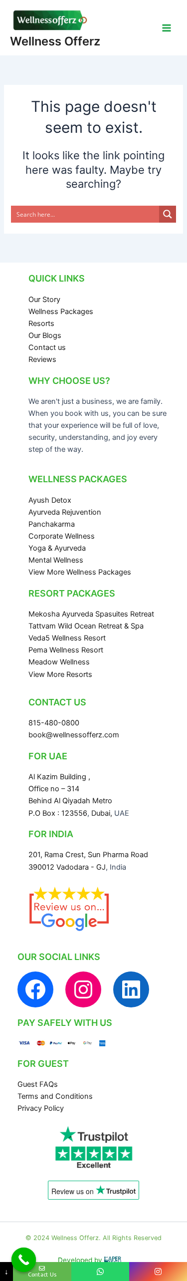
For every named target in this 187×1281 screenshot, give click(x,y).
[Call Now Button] (23, 1260)
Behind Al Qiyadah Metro (70, 800)
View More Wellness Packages (79, 572)
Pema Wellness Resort (65, 649)
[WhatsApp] (100, 1271)
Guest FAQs (37, 1084)
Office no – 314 (53, 788)
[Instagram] (83, 989)
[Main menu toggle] (166, 27)
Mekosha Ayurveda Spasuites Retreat (91, 614)
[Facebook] (35, 989)
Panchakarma (51, 524)
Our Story (44, 299)
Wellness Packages (60, 311)
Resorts (41, 323)
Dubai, (102, 813)
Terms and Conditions (55, 1096)
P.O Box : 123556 (57, 813)
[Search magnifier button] (167, 214)
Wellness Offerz (55, 41)
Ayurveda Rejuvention (64, 512)
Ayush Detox (49, 500)
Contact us (47, 347)
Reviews (42, 359)
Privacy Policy (40, 1108)
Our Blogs (44, 335)
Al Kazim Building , (59, 776)
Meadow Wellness (59, 661)
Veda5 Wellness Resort (67, 638)
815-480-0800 (53, 722)
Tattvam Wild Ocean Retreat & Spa (86, 626)
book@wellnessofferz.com (73, 734)
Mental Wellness (55, 560)
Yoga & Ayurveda (57, 548)
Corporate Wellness (61, 536)
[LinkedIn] (131, 989)
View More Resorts (60, 674)
